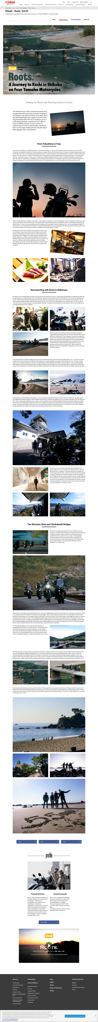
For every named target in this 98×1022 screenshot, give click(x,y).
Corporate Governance (33, 997)
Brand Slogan (16, 987)
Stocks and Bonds (32, 995)
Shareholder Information (33, 993)
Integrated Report (32, 991)
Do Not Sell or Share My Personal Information (75, 1016)
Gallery (21, 4)
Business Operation (17, 997)
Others (73, 989)
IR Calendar (30, 1002)
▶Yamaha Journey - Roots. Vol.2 (26, 157)
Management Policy (32, 986)
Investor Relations (80, 4)
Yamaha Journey (31, 8)
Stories (27, 4)
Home (63, 2)
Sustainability (69, 4)
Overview (15, 989)
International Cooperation (78, 987)
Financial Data (31, 1000)
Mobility (74, 983)
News (68, 2)
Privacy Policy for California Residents (10, 1019)
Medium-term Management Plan (19, 994)
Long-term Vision (17, 992)
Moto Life (86, 19)
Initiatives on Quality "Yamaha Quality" (17, 1000)
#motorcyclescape (76, 19)
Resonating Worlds (23, 8)
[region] (49, 1016)
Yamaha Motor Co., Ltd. (10, 8)
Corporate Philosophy (18, 985)
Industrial (74, 985)
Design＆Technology (37, 4)
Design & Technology (56, 988)
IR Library (30, 988)
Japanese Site (75, 2)
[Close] (95, 1015)
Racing (90, 4)
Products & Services (50, 4)
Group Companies (17, 1003)
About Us (61, 4)
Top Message (16, 983)
